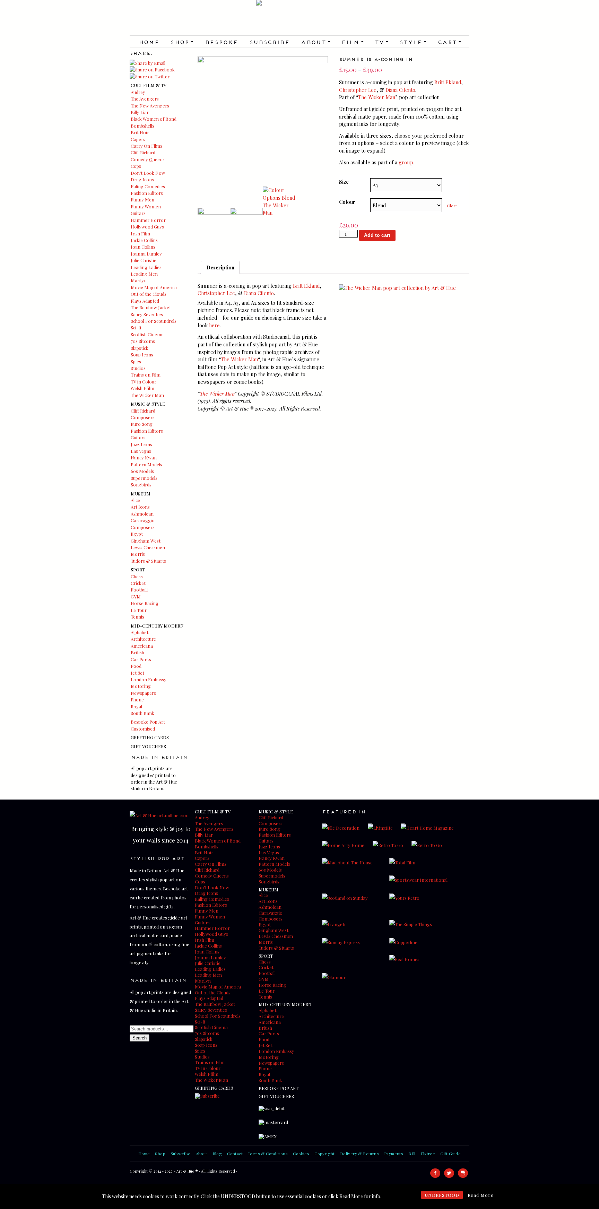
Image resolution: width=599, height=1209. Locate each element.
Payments (393, 1153)
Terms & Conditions (268, 1153)
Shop (181, 41)
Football (139, 590)
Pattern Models (146, 464)
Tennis (137, 617)
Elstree (427, 1153)
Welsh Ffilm (142, 388)
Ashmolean (142, 514)
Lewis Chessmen (148, 547)
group (406, 162)
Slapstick (139, 348)
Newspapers (143, 693)
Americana (142, 646)
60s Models (142, 471)
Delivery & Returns (359, 1153)
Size (344, 181)
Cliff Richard (143, 152)
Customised (143, 729)
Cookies (301, 1153)
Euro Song (142, 424)
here (214, 325)
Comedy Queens (148, 159)
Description (220, 267)
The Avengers (145, 99)
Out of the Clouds (148, 294)
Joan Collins (143, 247)
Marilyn (139, 280)
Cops (136, 166)
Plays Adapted (145, 301)
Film (352, 41)
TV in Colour (143, 382)
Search (139, 1037)
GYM (136, 596)
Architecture (143, 639)
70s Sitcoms (143, 341)
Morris (138, 554)
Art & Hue (299, 17)
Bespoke (221, 41)
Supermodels (144, 478)
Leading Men (144, 274)
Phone (137, 699)
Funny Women (146, 206)
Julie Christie (143, 260)
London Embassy (148, 679)
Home (148, 41)
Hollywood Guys (147, 227)
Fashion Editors (147, 193)
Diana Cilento (400, 89)
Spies (136, 361)
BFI (411, 1153)
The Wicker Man (147, 395)
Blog (217, 1153)
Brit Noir (140, 132)
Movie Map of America (154, 287)
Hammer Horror (148, 220)
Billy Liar (140, 112)
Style (412, 41)
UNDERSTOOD (442, 1195)
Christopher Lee (357, 89)
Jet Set (137, 673)
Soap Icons (142, 354)
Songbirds (141, 484)
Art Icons (140, 507)
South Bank (142, 713)
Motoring (141, 686)
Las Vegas (141, 451)
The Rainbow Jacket (151, 307)
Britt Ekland (447, 82)
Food (136, 666)
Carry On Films (146, 146)
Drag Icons (142, 179)
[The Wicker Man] (397, 287)
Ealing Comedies (148, 186)
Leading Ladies (146, 267)
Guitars (138, 213)
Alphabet (139, 632)
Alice (135, 500)
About (315, 41)
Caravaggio (143, 520)
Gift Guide (450, 1153)
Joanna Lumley (146, 254)
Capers (138, 139)
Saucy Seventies (147, 314)
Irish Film (140, 233)
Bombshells (142, 126)
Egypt (137, 534)
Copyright (324, 1153)
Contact (235, 1153)
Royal (136, 706)
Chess (137, 576)
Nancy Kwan (144, 457)
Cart (449, 41)
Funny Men (142, 199)
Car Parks (141, 659)
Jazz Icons (141, 444)
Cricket (138, 583)
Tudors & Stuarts (148, 561)
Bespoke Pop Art (148, 722)
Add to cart (377, 235)
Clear (452, 205)
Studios (138, 368)
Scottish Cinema (147, 334)
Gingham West (145, 541)
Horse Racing (144, 603)
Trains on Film (145, 375)
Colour (347, 201)
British (137, 652)
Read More (481, 1195)
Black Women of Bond (153, 119)
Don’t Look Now (148, 173)
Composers (143, 417)
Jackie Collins (144, 240)
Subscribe (269, 41)
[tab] (220, 267)
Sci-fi (136, 327)
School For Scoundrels (153, 321)
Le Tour (139, 610)
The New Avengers (150, 106)
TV (381, 41)
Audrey (138, 92)
